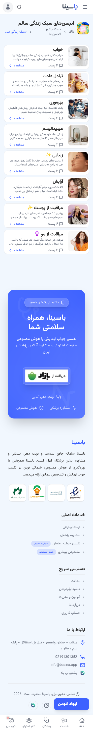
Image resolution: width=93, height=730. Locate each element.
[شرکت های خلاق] (37, 492)
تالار (71, 31)
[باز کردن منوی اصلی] (85, 7)
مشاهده (19, 66)
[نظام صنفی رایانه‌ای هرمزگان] (17, 492)
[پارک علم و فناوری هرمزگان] (56, 492)
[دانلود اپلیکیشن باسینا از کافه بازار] (46, 376)
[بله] (33, 705)
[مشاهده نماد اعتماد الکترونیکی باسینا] (75, 492)
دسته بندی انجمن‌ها (53, 32)
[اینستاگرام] (46, 705)
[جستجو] (19, 6)
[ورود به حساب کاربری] (8, 7)
